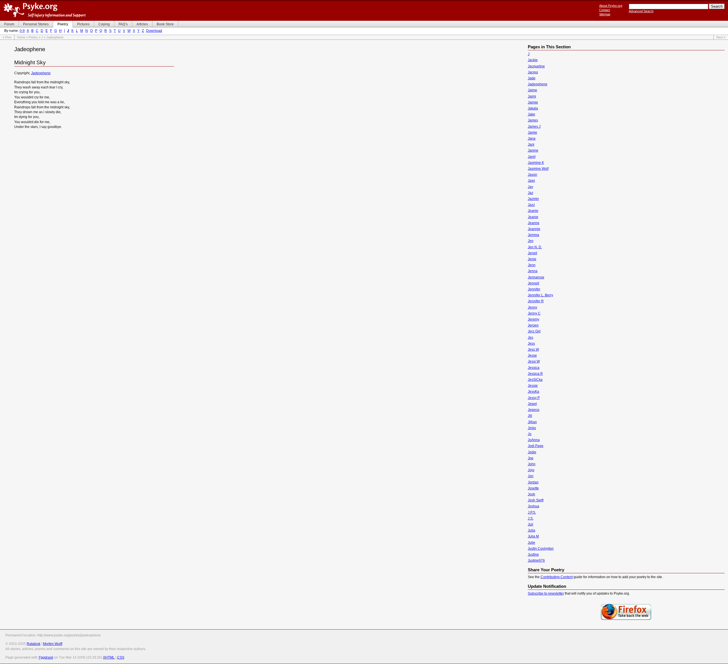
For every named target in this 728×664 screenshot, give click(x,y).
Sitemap (604, 14)
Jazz (531, 205)
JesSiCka (535, 380)
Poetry (33, 37)
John (531, 464)
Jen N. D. (535, 247)
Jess (531, 344)
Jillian (532, 422)
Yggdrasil (45, 657)
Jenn (531, 265)
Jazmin (533, 199)
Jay (530, 187)
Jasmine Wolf (538, 169)
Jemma (533, 235)
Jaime (532, 90)
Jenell (532, 253)
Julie (531, 543)
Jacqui (533, 72)
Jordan (533, 482)
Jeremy (533, 319)
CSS (120, 657)
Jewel (532, 404)
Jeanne (533, 223)
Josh (531, 494)
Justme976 (536, 560)
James (533, 120)
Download (154, 31)
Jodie (532, 452)
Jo (529, 434)
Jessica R (535, 374)
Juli (530, 524)
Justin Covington (541, 549)
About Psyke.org (610, 5)
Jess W (533, 349)
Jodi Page (535, 446)
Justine (533, 555)
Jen (530, 241)
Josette (533, 488)
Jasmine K (536, 163)
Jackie (533, 60)
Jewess (533, 410)
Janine (533, 150)
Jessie (533, 386)
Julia (531, 530)
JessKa (533, 392)
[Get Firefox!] (626, 619)
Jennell (533, 283)
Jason (532, 175)
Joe (530, 458)
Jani (531, 144)
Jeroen (533, 325)
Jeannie (534, 229)
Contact (604, 10)
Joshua (533, 506)
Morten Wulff (52, 644)
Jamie (532, 133)
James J (534, 127)
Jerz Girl (534, 331)
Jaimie (533, 102)
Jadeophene (41, 73)
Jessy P (534, 398)
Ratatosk (33, 644)
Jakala (533, 108)
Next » (720, 37)
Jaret (531, 157)
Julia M (533, 536)
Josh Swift (535, 500)
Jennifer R (536, 301)
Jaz (530, 193)
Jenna (532, 271)
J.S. (530, 518)
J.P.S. (532, 512)
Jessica (533, 368)
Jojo (531, 470)
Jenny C (534, 313)
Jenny (532, 307)
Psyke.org (44, 10)
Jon (530, 476)
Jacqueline (536, 66)
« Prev (7, 37)
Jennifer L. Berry (540, 295)
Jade (531, 78)
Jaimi (532, 96)
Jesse (532, 355)
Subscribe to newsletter (546, 593)
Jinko (532, 428)
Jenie (532, 259)
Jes (530, 338)
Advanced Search (641, 11)
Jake (531, 114)
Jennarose (536, 277)
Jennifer (534, 289)
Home (21, 37)
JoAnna (534, 440)
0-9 (22, 31)
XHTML (109, 657)
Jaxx (531, 181)
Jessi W (534, 361)
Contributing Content (557, 577)
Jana (531, 138)
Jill (530, 416)
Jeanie (533, 211)
